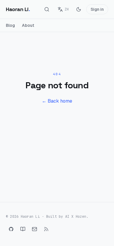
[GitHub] (11, 229)
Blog (10, 25)
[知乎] (23, 229)
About (28, 25)
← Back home (57, 101)
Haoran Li (18, 9)
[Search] (47, 9)
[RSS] (46, 229)
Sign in (97, 9)
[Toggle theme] (78, 9)
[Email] (34, 229)
